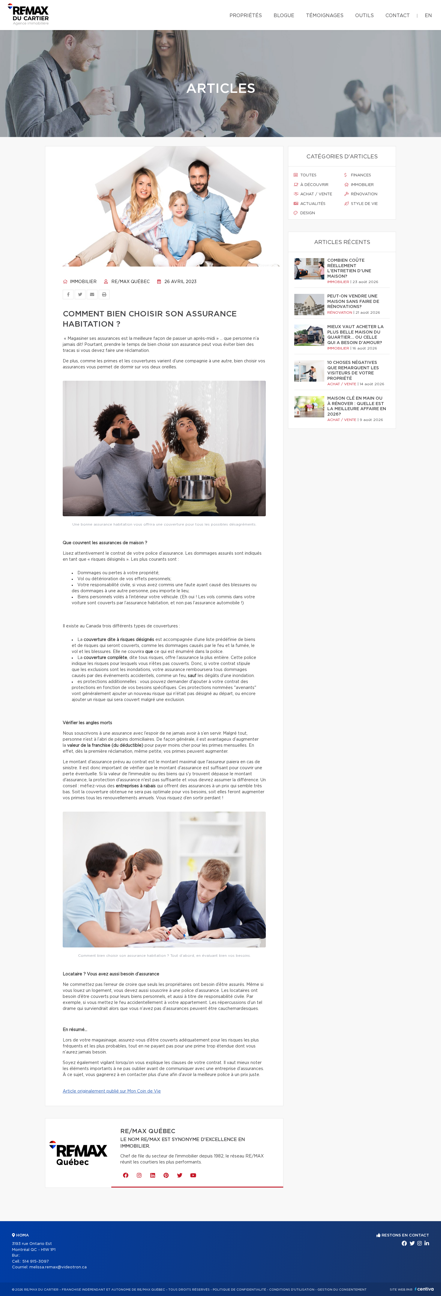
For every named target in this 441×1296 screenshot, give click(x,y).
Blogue (284, 15)
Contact (398, 15)
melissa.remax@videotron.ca (58, 1267)
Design (307, 213)
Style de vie (364, 204)
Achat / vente (315, 194)
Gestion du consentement (342, 1289)
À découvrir (313, 185)
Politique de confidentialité (239, 1289)
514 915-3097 (35, 1262)
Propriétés (246, 15)
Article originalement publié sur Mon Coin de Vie (112, 1091)
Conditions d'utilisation (291, 1289)
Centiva (424, 1289)
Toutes (307, 175)
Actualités (312, 204)
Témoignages (325, 15)
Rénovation (363, 194)
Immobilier (83, 282)
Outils (364, 15)
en (428, 15)
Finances (360, 175)
